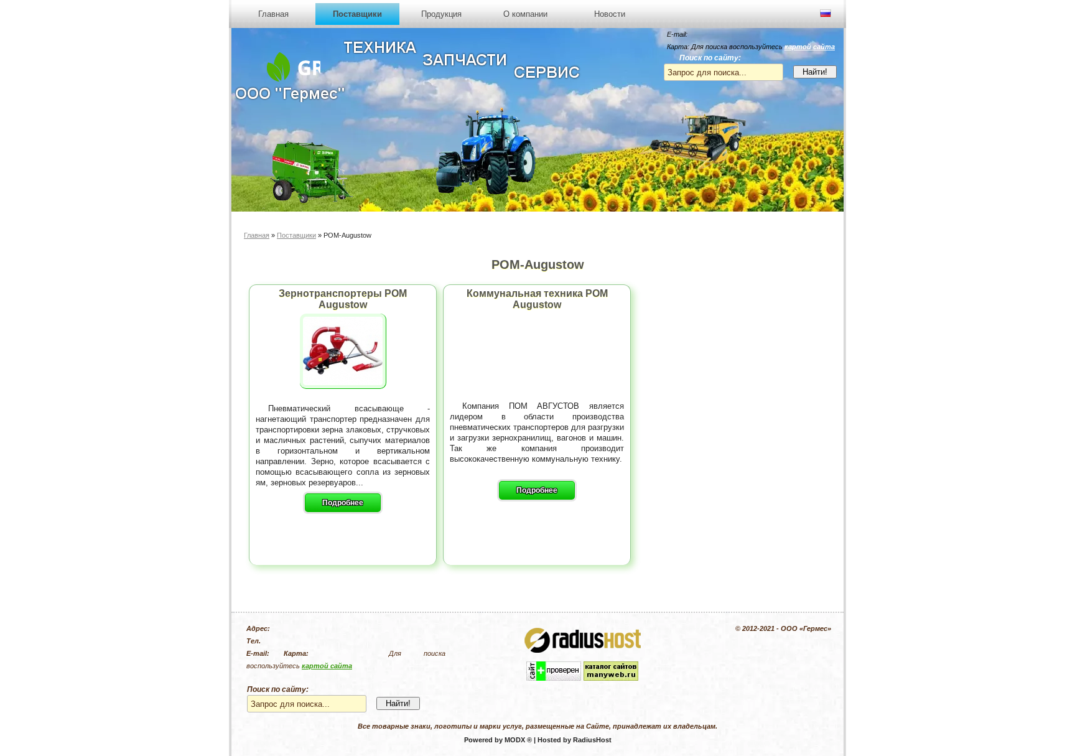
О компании (525, 14)
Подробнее (342, 502)
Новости (609, 14)
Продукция (441, 14)
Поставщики (357, 14)
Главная (273, 14)
